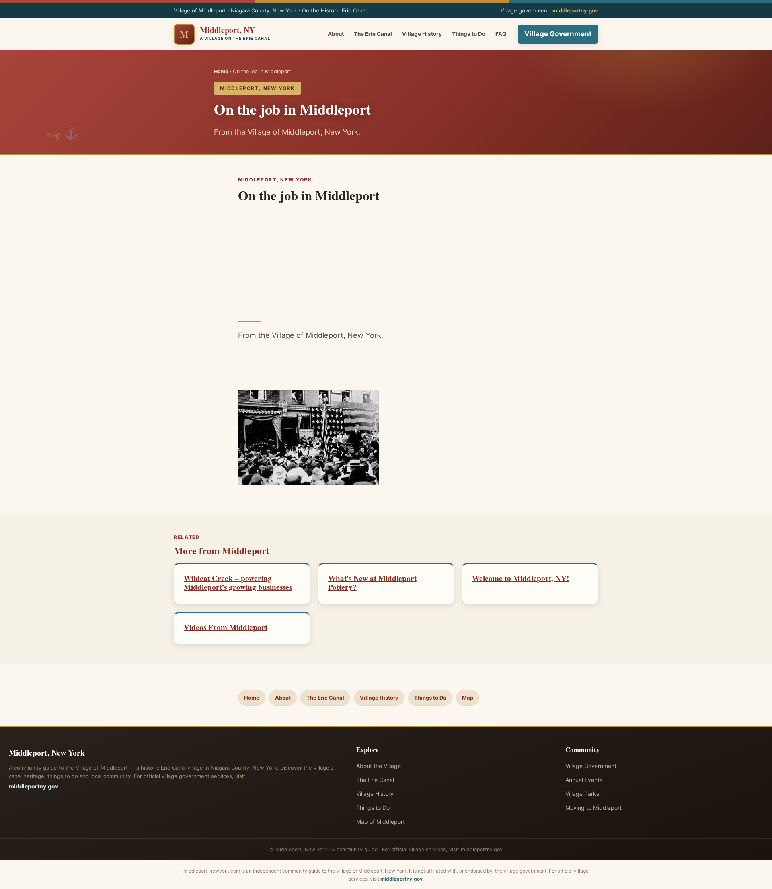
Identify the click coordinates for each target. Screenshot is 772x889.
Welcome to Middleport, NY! (520, 578)
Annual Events (583, 779)
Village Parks (582, 793)
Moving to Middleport (593, 807)
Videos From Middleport (225, 627)
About (336, 34)
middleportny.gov (575, 10)
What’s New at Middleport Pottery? (372, 583)
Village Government (558, 34)
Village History (422, 34)
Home (221, 71)
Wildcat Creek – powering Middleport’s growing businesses (238, 583)
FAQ (501, 34)
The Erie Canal (373, 34)
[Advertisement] (386, 259)
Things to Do (468, 34)
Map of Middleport (380, 821)
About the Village (378, 765)
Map (467, 697)
